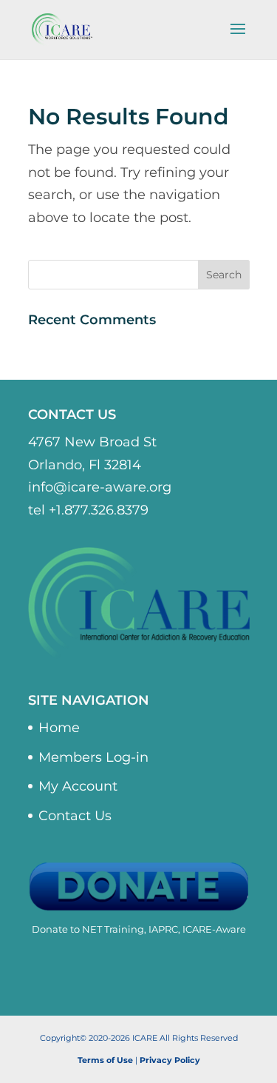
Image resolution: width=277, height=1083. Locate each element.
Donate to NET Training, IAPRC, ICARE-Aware (139, 929)
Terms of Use (105, 1060)
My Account (77, 786)
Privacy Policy (170, 1060)
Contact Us (75, 816)
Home (59, 728)
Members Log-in (93, 757)
